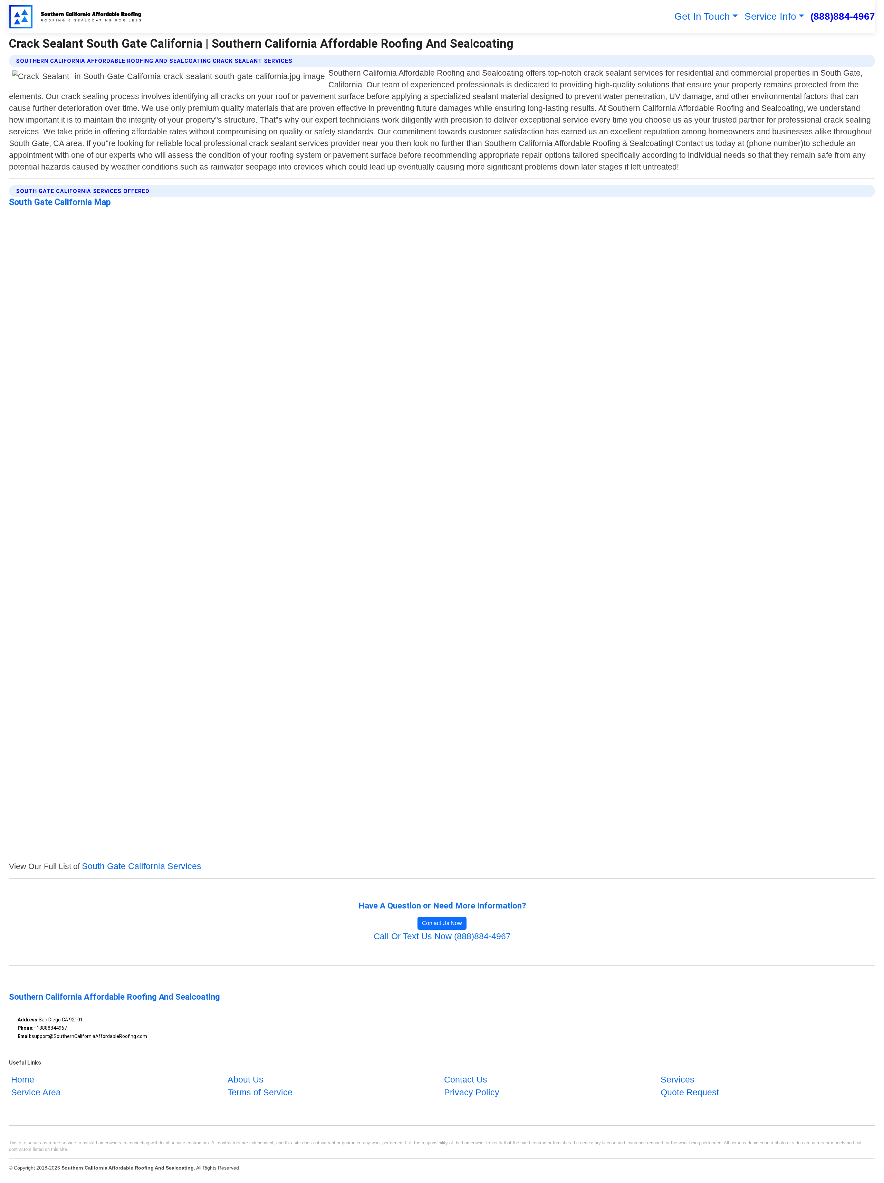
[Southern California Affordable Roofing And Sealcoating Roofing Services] (76, 16)
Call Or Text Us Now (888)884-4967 (442, 936)
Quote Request (690, 1092)
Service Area (36, 1092)
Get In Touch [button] (702, 16)
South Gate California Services (141, 866)
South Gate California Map (60, 202)
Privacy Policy (471, 1092)
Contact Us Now (442, 923)
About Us (245, 1079)
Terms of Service (260, 1092)
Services (677, 1079)
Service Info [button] (770, 16)
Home (22, 1079)
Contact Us (465, 1079)
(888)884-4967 (842, 16)
